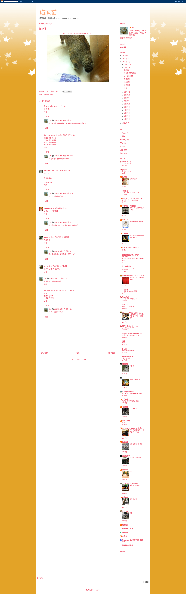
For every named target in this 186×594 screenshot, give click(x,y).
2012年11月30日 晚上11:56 (63, 120)
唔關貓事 (123, 47)
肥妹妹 (126, 70)
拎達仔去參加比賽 (135, 457)
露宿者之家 (133, 499)
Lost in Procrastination (130, 247)
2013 (124, 59)
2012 (124, 62)
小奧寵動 (125, 532)
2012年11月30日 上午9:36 (56, 106)
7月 (125, 101)
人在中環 (125, 399)
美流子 (124, 169)
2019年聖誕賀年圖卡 (136, 221)
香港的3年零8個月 (128, 306)
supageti (47, 237)
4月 (125, 110)
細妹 (51, 94)
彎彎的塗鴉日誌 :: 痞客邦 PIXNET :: (130, 255)
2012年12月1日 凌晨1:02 (63, 251)
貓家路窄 (125, 364)
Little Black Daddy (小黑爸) (132, 428)
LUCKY (125, 220)
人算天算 (125, 233)
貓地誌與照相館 (127, 356)
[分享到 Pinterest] (71, 91)
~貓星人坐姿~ (126, 358)
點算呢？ (127, 79)
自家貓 (46, 94)
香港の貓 (125, 497)
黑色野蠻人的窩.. (128, 529)
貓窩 (123, 341)
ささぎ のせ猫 (126, 163)
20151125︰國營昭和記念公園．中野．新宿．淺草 (137, 316)
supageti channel (128, 391)
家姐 (121, 150)
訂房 (123, 343)
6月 (125, 104)
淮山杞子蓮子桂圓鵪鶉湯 (130, 200)
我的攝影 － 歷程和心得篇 (130, 335)
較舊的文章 (111, 353)
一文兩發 (123, 133)
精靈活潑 (127, 85)
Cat (50, 120)
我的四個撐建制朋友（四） (131, 401)
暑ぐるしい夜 (126, 171)
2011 (124, 123)
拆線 (125, 88)
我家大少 (125, 470)
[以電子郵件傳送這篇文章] (63, 91)
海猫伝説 (125, 191)
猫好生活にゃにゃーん (130, 326)
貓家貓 (48, 12)
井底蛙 (124, 536)
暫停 (123, 422)
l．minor (125, 511)
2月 (125, 116)
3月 (125, 113)
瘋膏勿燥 (125, 525)
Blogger (96, 590)
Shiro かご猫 (126, 162)
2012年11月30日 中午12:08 (65, 135)
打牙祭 (124, 349)
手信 (131, 471)
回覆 (45, 112)
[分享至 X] (67, 91)
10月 (126, 92)
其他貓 (122, 146)
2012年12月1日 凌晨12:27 (60, 237)
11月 (126, 67)
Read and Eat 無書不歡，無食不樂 (132, 540)
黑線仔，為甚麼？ (135, 485)
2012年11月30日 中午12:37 (61, 170)
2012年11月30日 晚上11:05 (58, 208)
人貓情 (132, 366)
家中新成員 (133, 408)
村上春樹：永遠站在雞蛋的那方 (132, 393)
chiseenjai (47, 170)
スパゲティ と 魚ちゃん (130, 483)
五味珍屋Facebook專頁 (129, 291)
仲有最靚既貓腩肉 (130, 73)
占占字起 (125, 304)
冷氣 (123, 249)
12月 (126, 64)
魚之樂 (124, 177)
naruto (46, 208)
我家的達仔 (126, 456)
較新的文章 (44, 353)
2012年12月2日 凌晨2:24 (58, 278)
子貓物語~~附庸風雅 (129, 206)
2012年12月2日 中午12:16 (65, 290)
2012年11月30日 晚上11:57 (63, 193)
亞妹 (121, 143)
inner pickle (126, 266)
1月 (125, 119)
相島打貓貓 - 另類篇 (136, 444)
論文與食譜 (133, 179)
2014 (124, 56)
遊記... (132, 513)
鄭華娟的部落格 (127, 545)
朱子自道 (125, 442)
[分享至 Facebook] (69, 91)
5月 (125, 107)
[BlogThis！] (65, 91)
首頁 (78, 353)
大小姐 (122, 136)
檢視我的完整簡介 (126, 38)
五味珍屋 (125, 289)
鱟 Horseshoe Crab (128, 350)
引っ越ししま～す (128, 328)
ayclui (46, 266)
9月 (125, 95)
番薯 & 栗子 (126, 421)
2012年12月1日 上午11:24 (58, 266)
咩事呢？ (127, 82)
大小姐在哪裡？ (129, 76)
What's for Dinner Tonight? (132, 198)
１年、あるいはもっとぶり (131, 192)
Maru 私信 (125, 297)
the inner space (49, 135)
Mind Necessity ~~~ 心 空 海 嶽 (133, 275)
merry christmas (135, 379)
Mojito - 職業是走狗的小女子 (132, 333)
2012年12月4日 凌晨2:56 (63, 309)
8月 (125, 98)
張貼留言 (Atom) (80, 359)
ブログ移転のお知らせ (129, 299)
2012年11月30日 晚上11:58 (63, 222)
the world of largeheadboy (131, 312)
